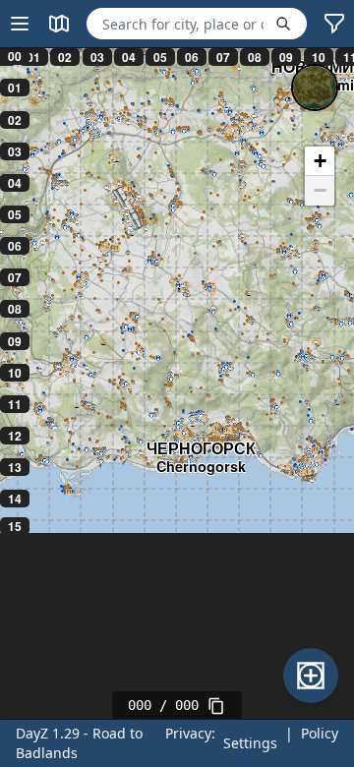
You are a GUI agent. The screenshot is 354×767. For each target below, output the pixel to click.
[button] (319, 161)
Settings (250, 743)
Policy (319, 733)
